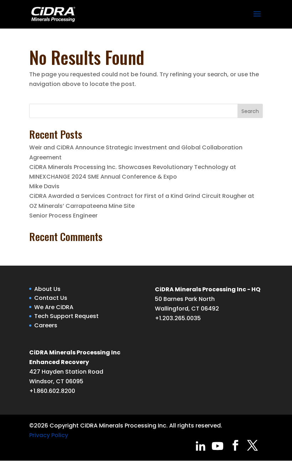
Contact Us (50, 298)
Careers (45, 325)
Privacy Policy (48, 435)
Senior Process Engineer (63, 215)
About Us (47, 289)
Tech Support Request (66, 316)
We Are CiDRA (53, 307)
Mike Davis (44, 186)
